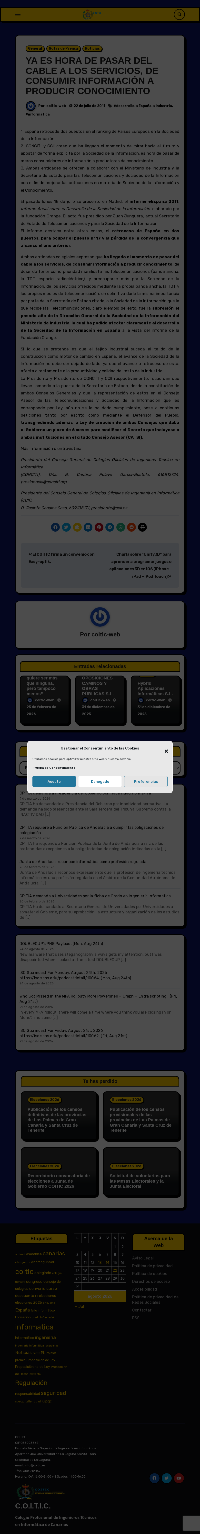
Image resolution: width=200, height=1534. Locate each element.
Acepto (54, 781)
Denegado (100, 781)
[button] (164, 748)
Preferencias (146, 781)
